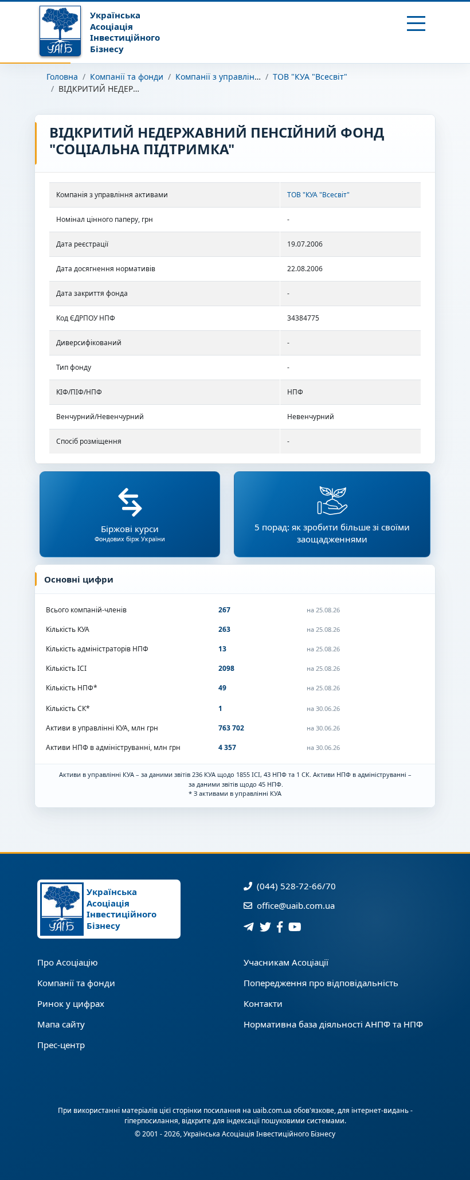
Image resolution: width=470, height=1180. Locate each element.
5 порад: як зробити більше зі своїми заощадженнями (332, 533)
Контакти (263, 1003)
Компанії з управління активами (239, 76)
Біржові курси (130, 533)
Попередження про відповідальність (321, 982)
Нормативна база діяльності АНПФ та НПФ (333, 1024)
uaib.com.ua (272, 1110)
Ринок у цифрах (70, 1003)
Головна (62, 76)
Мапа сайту (61, 1024)
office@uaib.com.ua (294, 905)
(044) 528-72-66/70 (295, 886)
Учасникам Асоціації (286, 962)
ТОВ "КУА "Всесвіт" (310, 76)
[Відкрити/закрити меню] (416, 23)
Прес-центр (61, 1044)
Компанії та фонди (126, 76)
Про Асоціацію (67, 962)
